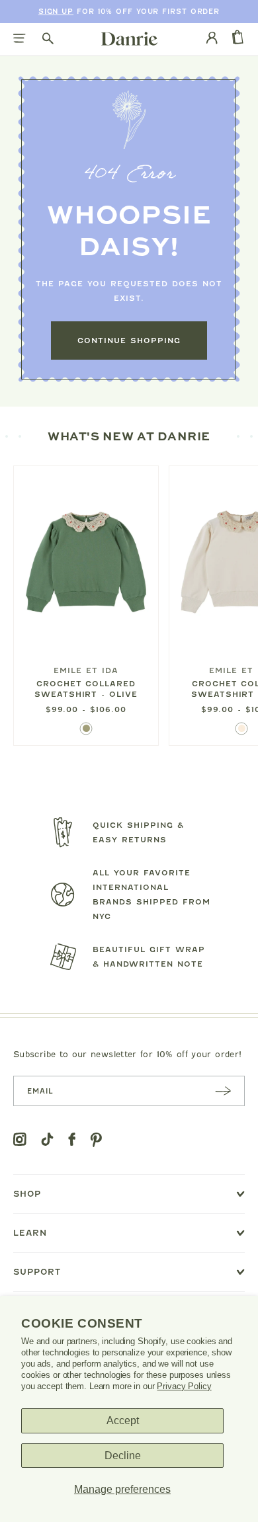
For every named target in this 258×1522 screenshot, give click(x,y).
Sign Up (55, 11)
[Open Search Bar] (48, 39)
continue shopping (129, 340)
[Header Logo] (129, 38)
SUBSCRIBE (223, 1090)
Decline (123, 1455)
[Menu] (19, 39)
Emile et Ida (86, 670)
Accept (123, 1420)
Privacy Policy (184, 1386)
